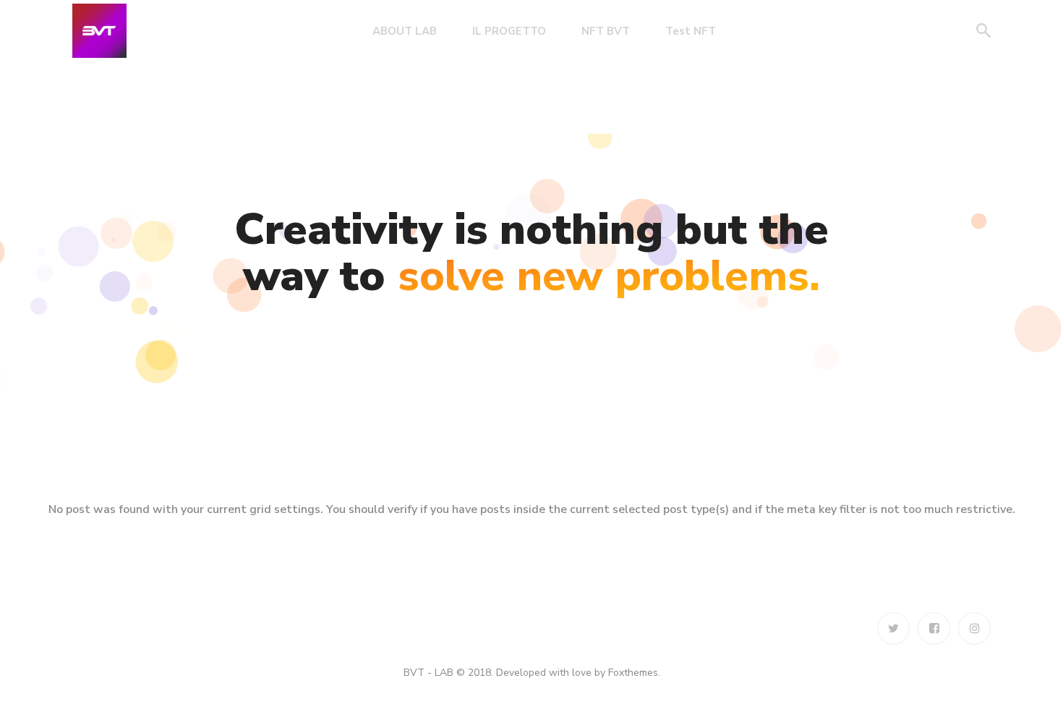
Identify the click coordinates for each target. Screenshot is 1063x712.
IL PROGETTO (509, 31)
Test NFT (690, 31)
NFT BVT (605, 31)
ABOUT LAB (404, 31)
